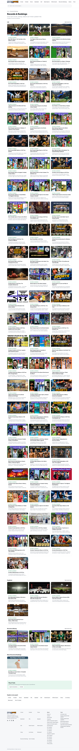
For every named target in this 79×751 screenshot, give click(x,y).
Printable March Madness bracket (65, 727)
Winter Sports (54, 1)
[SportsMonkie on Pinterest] (13, 720)
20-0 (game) (49, 728)
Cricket (21, 1)
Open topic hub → (68, 22)
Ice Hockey (67, 697)
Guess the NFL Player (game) (52, 722)
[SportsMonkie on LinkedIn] (7, 720)
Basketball (37, 1)
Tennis (31, 1)
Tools (74, 1)
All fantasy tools (63, 714)
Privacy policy (49, 743)
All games (49, 719)
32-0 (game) (49, 738)
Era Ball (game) (50, 725)
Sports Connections (14, 686)
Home (8, 11)
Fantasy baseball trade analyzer (64, 716)
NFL (31, 697)
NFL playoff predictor (64, 723)
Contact (48, 715)
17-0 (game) (49, 730)
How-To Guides (18, 700)
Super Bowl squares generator (66, 724)
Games (70, 1)
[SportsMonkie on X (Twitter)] (11, 720)
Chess (61, 697)
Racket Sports (47, 1)
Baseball (36, 697)
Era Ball (21, 686)
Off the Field (49, 717)
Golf (41, 1)
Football (26, 1)
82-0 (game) (49, 727)
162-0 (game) (49, 735)
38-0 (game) (49, 740)
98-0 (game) (49, 737)
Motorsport (10, 700)
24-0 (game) (49, 741)
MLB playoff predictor (64, 721)
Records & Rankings (63, 1)
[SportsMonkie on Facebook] (9, 720)
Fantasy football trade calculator (64, 719)
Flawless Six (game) (51, 733)
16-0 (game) (49, 732)
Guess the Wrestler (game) (52, 723)
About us (48, 714)
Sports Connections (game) (52, 720)
